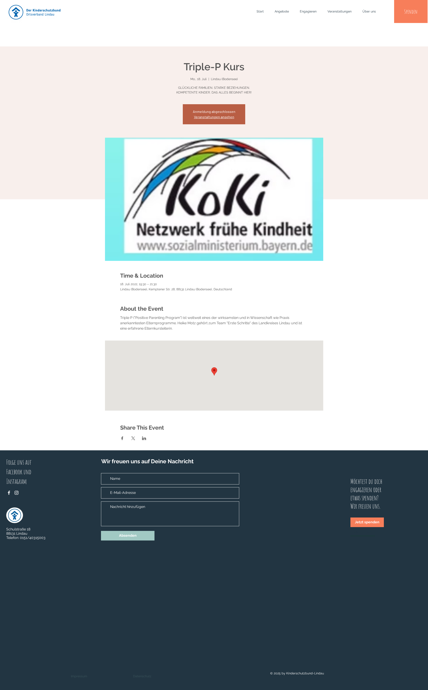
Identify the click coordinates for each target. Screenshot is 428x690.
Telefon (12, 538)
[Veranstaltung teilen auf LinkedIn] (144, 438)
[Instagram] (16, 492)
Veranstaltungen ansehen (214, 117)
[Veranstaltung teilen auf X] (133, 438)
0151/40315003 (32, 538)
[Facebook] (9, 492)
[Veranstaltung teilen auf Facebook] (122, 438)
